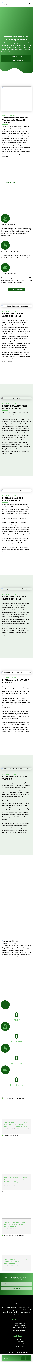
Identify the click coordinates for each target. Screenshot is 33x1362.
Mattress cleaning (10, 251)
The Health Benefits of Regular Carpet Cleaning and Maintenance (16, 1261)
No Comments (11, 1130)
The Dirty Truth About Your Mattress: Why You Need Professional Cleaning (14, 1224)
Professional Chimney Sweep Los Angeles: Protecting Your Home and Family (15, 1180)
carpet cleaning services (10, 129)
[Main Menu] (29, 4)
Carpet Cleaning (9, 224)
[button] (16, 57)
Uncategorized (25, 1128)
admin (8, 1128)
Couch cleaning (9, 273)
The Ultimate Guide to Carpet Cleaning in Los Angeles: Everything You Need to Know (16, 1124)
